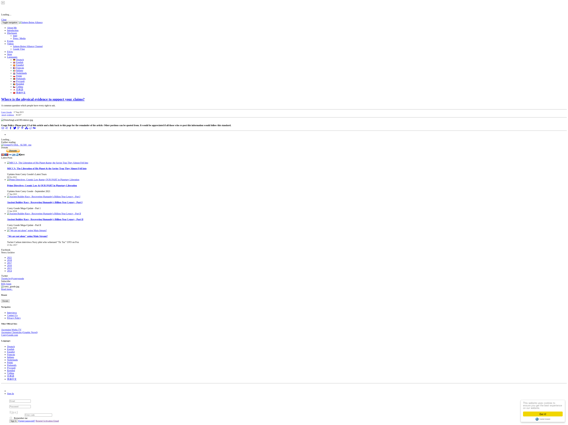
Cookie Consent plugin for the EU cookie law (542, 419)
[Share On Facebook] (10, 128)
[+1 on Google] (18, 128)
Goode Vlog (19, 49)
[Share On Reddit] (30, 128)
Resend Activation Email (47, 421)
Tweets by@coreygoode (12, 278)
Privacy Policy (14, 318)
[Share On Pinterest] (22, 128)
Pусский (20, 81)
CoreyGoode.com (9, 335)
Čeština (19, 86)
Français (20, 68)
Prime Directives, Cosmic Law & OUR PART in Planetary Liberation (42, 185)
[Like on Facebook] (6, 128)
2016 (9, 265)
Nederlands (21, 73)
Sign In (10, 393)
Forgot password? (26, 421)
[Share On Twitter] (14, 128)
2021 (9, 257)
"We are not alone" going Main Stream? (27, 236)
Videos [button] (10, 43)
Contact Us (12, 315)
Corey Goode (6, 112)
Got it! (542, 414)
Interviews (12, 312)
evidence (10, 115)
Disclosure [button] (12, 33)
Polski (19, 76)
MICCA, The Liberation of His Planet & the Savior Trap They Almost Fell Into (47, 168)
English (19, 62)
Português (20, 78)
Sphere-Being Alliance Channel (28, 46)
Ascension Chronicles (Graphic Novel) (19, 332)
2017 (9, 263)
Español (20, 65)
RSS (3, 284)
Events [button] (10, 41)
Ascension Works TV (11, 329)
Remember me (20, 418)
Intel (15, 35)
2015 (9, 268)
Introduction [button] (12, 30)
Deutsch (20, 59)
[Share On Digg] (34, 128)
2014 (9, 271)
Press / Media (19, 38)
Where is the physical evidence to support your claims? (43, 99)
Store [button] (9, 54)
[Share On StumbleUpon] (26, 128)
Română (20, 84)
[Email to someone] (2, 128)
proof (4, 115)
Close (4, 19)
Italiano (19, 70)
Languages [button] (12, 57)
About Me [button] (12, 27)
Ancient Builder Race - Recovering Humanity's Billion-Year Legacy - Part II (45, 219)
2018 (9, 260)
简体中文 (21, 92)
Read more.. (7, 289)
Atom (8, 284)
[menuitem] (290, 35)
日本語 (19, 89)
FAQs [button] (10, 51)
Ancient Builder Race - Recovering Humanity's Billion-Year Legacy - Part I (44, 202)
